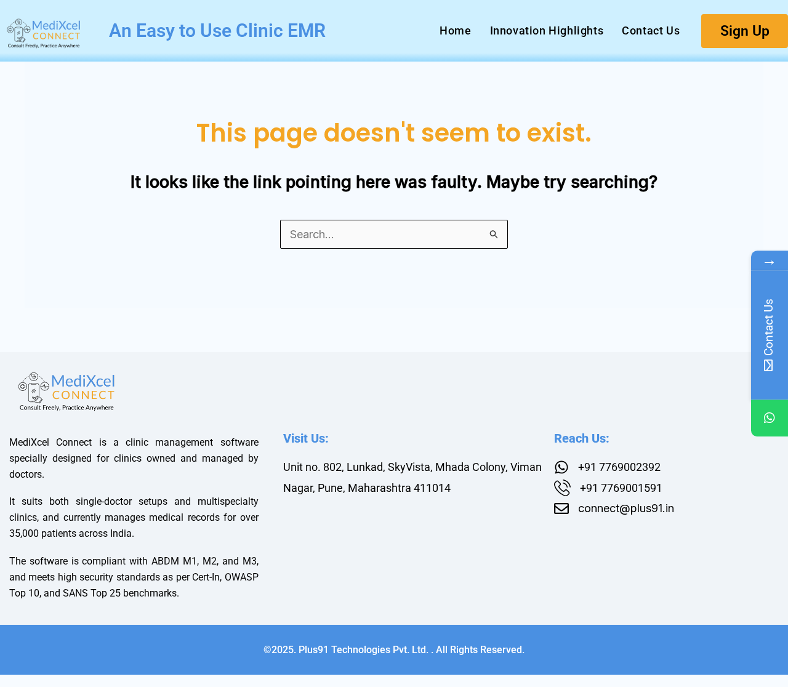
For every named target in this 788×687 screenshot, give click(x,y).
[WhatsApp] (769, 418)
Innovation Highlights (547, 30)
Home (455, 30)
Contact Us (651, 30)
